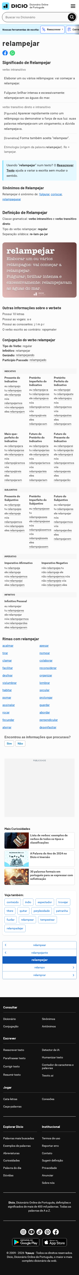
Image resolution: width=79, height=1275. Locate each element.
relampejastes (63, 415)
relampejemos (13, 522)
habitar (7, 690)
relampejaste (65, 394)
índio (28, 902)
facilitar (7, 668)
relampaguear (11, 199)
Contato (47, 1153)
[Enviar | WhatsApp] (12, 53)
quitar (23, 910)
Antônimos (49, 1026)
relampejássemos (40, 530)
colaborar (46, 660)
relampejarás (65, 450)
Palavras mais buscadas (18, 1138)
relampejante (39, 952)
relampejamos (13, 403)
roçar (6, 712)
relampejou (65, 398)
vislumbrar (9, 683)
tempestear (47, 919)
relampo (39, 967)
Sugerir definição (52, 1160)
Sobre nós (48, 1182)
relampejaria (40, 446)
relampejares (65, 509)
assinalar (8, 705)
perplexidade (42, 910)
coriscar (56, 194)
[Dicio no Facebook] (56, 1232)
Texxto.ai (47, 1075)
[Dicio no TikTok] (39, 1232)
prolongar (46, 697)
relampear (27, 919)
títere (10, 910)
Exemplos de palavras (17, 1145)
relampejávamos (39, 407)
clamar (7, 660)
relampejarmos (63, 522)
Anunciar (47, 1175)
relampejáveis (37, 415)
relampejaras (16, 450)
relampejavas (40, 394)
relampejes (14, 509)
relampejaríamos (39, 463)
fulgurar (44, 194)
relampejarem (62, 539)
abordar (45, 712)
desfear (7, 675)
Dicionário (9, 1019)
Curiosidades (11, 1160)
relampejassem (38, 546)
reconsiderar (48, 668)
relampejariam (38, 480)
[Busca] (72, 17)
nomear (45, 653)
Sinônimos (48, 1019)
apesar (44, 645)
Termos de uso (51, 1138)
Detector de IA (51, 1050)
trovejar (63, 902)
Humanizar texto (52, 1057)
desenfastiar (48, 727)
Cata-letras (10, 1099)
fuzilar (11, 919)
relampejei (64, 390)
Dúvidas (8, 1175)
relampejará (65, 454)
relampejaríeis (38, 471)
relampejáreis (12, 471)
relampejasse (41, 508)
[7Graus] (29, 1252)
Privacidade (49, 1168)
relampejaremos (64, 463)
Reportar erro (50, 1145)
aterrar (6, 727)
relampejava (40, 390)
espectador (45, 902)
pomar (6, 697)
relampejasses (38, 517)
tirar (5, 653)
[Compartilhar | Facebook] (5, 53)
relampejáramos (14, 463)
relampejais (17, 407)
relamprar (39, 975)
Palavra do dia (12, 1168)
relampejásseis (38, 538)
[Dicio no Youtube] (31, 1232)
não (20, 743)
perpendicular (49, 720)
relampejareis (62, 471)
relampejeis (17, 526)
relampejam (17, 411)
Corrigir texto (11, 1066)
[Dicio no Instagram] (23, 1232)
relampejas (14, 390)
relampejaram (62, 424)
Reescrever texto (13, 1050)
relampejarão (62, 480)
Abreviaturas (11, 1153)
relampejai (16, 580)
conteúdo (13, 902)
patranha (62, 910)
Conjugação (10, 1026)
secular (44, 690)
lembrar (45, 683)
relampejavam (38, 424)
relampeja (15, 394)
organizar (46, 675)
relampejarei (65, 446)
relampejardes (63, 530)
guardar (45, 705)
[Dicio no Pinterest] (48, 1232)
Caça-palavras (12, 1106)
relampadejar (15, 928)
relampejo (14, 386)
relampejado (38, 360)
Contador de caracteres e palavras (58, 1066)
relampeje (14, 505)
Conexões (48, 1099)
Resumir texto (12, 1074)
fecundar (8, 720)
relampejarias (40, 450)
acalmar (7, 645)
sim (9, 743)
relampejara (15, 446)
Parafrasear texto (14, 1058)
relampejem (17, 530)
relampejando (25, 355)
